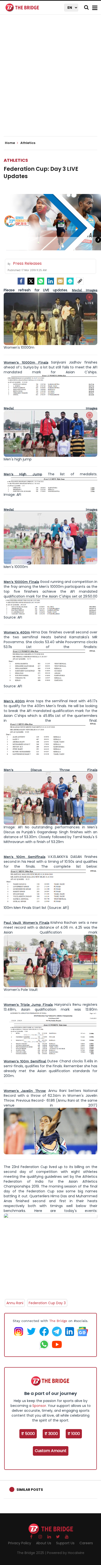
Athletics (16, 160)
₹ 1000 (74, 1433)
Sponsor (39, 1405)
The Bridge (58, 1321)
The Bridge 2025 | (32, 1552)
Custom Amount (50, 1450)
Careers (86, 1543)
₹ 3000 (51, 1433)
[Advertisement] (50, 79)
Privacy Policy (19, 1543)
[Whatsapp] (40, 281)
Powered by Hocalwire (65, 1552)
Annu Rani (14, 1303)
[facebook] (21, 281)
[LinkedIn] (50, 281)
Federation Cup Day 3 (47, 1303)
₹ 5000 (28, 1433)
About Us (43, 1543)
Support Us (65, 1543)
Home (10, 143)
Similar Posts (29, 1489)
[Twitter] (31, 281)
